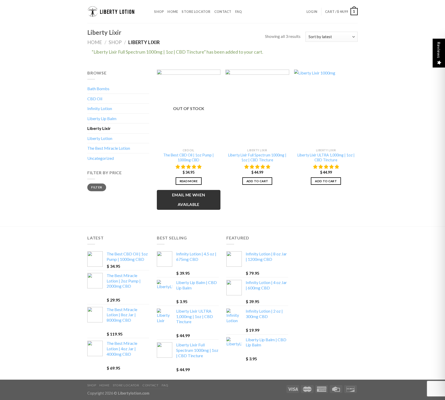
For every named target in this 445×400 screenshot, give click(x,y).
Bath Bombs (98, 88)
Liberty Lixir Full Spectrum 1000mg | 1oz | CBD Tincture (257, 157)
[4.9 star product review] (257, 167)
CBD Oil (94, 98)
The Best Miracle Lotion (108, 148)
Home (172, 12)
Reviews (439, 50)
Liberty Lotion (99, 138)
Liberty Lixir (99, 128)
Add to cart (257, 181)
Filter (96, 187)
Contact (223, 12)
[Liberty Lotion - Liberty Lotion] (113, 11)
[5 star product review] (188, 167)
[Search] (148, 11)
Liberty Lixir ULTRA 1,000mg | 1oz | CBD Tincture (326, 157)
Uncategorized (100, 158)
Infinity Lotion (99, 108)
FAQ (238, 12)
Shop (159, 12)
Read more (189, 181)
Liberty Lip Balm (101, 118)
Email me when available (188, 200)
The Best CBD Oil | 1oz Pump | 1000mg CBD (188, 157)
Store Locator (196, 12)
